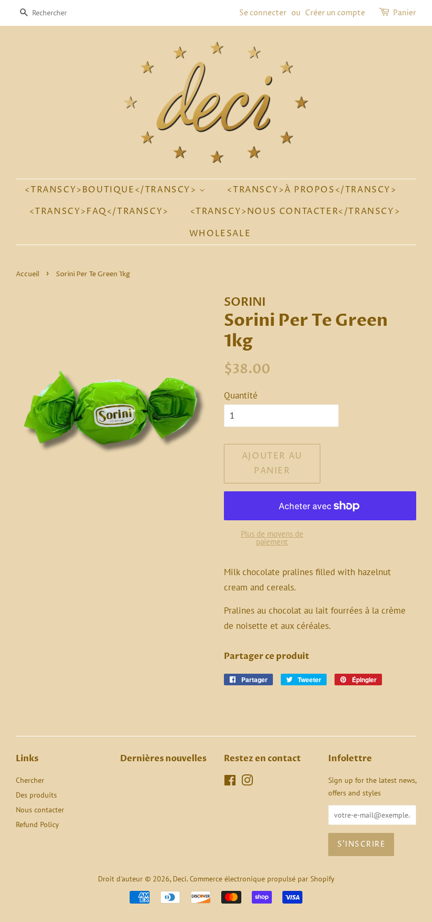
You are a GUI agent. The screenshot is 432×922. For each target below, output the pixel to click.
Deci (179, 879)
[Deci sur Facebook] (230, 782)
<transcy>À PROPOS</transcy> (311, 190)
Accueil (27, 274)
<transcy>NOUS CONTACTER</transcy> (295, 211)
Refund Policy (37, 824)
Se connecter (263, 13)
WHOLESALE (220, 233)
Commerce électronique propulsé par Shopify (262, 879)
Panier (404, 13)
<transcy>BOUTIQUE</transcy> (112, 190)
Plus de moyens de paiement (272, 538)
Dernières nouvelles (163, 758)
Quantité (241, 395)
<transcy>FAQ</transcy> (99, 211)
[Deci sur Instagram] (247, 782)
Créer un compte (335, 13)
